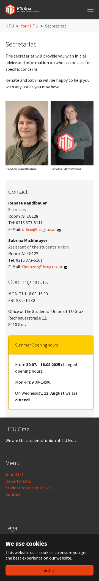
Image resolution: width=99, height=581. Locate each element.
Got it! (49, 570)
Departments (18, 481)
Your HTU (14, 474)
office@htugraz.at (39, 229)
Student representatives (28, 487)
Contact (13, 494)
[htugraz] (22, 9)
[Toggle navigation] (90, 9)
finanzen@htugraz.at (42, 266)
